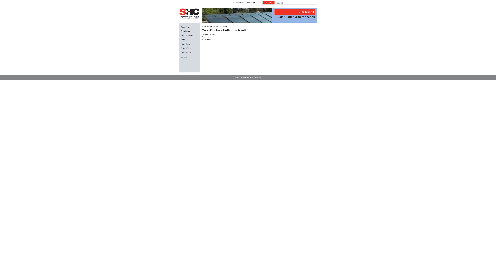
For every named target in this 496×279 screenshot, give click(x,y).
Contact (184, 57)
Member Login (268, 3)
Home (204, 26)
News (183, 40)
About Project (186, 27)
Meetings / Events (188, 35)
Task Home (251, 3)
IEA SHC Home (238, 3)
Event (225, 26)
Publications (185, 44)
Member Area (186, 53)
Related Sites (186, 48)
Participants (185, 31)
